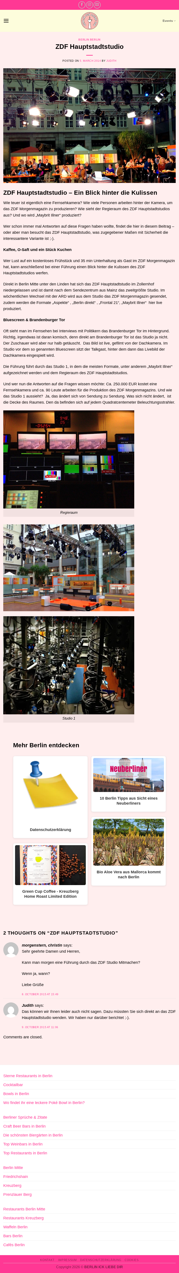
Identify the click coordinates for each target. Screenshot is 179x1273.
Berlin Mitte (13, 1167)
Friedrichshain (15, 1176)
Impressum (67, 1260)
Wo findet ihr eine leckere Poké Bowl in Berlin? (44, 1103)
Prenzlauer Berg (17, 1194)
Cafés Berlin (14, 1245)
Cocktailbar (13, 1085)
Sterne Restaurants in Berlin (27, 1076)
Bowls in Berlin (16, 1094)
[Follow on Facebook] (81, 4)
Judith (111, 60)
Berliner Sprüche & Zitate (25, 1117)
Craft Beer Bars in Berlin (24, 1126)
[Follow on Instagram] (89, 4)
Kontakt (47, 1260)
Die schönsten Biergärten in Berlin (33, 1135)
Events (168, 20)
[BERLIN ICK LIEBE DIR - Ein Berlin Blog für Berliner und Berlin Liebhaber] (89, 20)
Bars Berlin (12, 1236)
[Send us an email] (97, 4)
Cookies (132, 1260)
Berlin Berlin (89, 39)
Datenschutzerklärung (100, 1260)
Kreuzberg (12, 1185)
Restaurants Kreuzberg (23, 1218)
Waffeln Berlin (15, 1227)
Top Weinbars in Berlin (23, 1144)
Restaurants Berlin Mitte (24, 1209)
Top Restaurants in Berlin (25, 1153)
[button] (6, 20)
